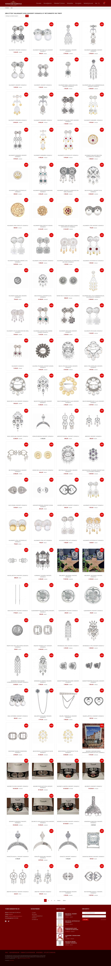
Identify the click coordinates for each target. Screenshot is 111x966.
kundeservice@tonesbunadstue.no (15, 916)
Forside (34, 912)
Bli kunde (34, 914)
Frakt (6, 952)
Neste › (59, 900)
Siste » (64, 900)
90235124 (11, 914)
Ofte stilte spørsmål (49, 952)
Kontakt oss (35, 919)
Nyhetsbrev (39, 952)
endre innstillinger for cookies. (25, 958)
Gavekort (34, 917)
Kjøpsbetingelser (14, 952)
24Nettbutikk (11, 960)
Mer (96, 3)
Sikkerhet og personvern (28, 952)
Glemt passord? (103, 919)
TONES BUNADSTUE (37, 916)
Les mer (16, 958)
